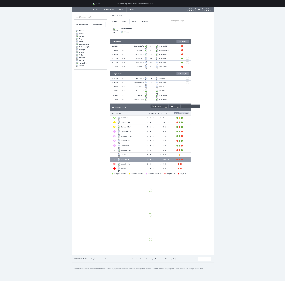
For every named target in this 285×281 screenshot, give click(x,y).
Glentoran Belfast (126, 127)
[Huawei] (209, 9)
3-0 (151, 67)
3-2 (151, 46)
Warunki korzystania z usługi (187, 259)
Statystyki (144, 21)
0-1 (151, 50)
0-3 (151, 58)
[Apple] (201, 9)
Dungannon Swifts (164, 50)
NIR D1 (123, 46)
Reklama (131, 9)
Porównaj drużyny (108, 9)
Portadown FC (163, 46)
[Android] (205, 9)
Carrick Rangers (139, 54)
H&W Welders (140, 62)
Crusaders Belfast (139, 46)
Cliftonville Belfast (139, 82)
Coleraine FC (140, 67)
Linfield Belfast (163, 91)
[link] (150, 46)
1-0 (151, 54)
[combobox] (180, 21)
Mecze (134, 21)
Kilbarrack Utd (140, 58)
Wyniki (124, 21)
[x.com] (192, 9)
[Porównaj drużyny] (187, 46)
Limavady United (125, 164)
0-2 (151, 62)
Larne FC (161, 87)
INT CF (123, 58)
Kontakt (121, 9)
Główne (114, 21)
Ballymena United (139, 99)
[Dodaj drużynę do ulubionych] (135, 29)
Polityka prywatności (171, 259)
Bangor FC (141, 95)
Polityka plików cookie (156, 259)
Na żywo (95, 9)
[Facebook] (188, 9)
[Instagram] (197, 9)
